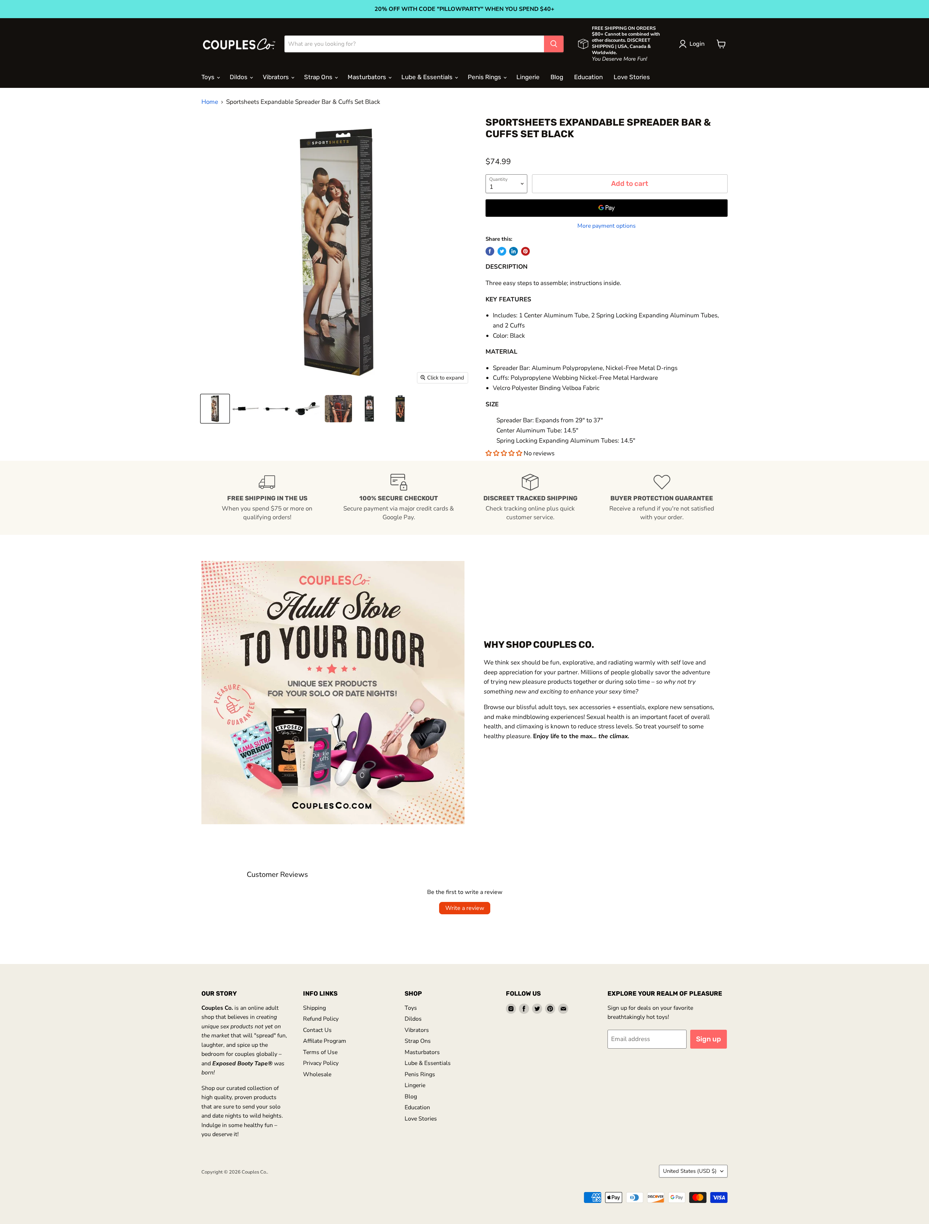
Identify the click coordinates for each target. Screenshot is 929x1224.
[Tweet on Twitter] (502, 251)
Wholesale (317, 1074)
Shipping (314, 1008)
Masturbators (368, 77)
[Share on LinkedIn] (513, 251)
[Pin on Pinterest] (525, 251)
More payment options (606, 226)
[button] (505, 453)
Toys (208, 77)
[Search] (554, 44)
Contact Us (317, 1030)
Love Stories (632, 77)
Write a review (464, 908)
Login (697, 43)
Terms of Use (320, 1052)
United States (690, 1171)
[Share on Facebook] (490, 251)
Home (209, 102)
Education (588, 77)
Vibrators (276, 77)
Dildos (239, 77)
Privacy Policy (321, 1063)
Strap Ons (319, 77)
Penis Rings (485, 77)
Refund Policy (321, 1019)
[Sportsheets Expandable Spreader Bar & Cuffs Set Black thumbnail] (215, 408)
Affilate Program (324, 1041)
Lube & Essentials (427, 77)
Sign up (708, 1039)
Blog (557, 77)
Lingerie (528, 77)
